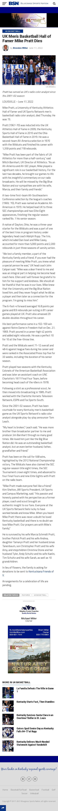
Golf (53, 789)
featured (26, 595)
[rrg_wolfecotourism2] (29, 672)
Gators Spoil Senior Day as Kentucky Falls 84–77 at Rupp (35, 730)
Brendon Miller (20, 48)
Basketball (34, 789)
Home (5, 789)
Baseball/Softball (19, 789)
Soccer (24, 793)
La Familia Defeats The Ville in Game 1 (35, 690)
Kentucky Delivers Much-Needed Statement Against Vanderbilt (33, 743)
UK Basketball (40, 595)
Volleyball (34, 793)
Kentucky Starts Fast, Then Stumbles (35, 701)
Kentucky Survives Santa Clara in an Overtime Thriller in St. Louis (35, 716)
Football (45, 789)
